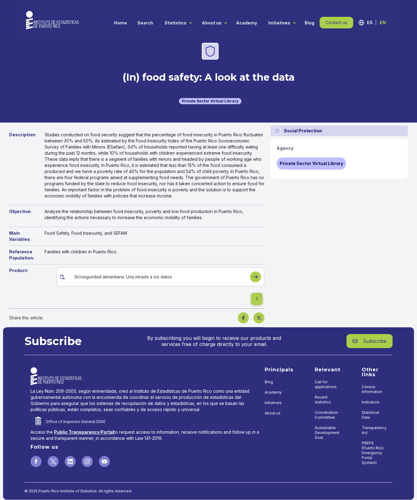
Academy (246, 22)
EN (383, 22)
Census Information (372, 389)
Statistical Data (370, 415)
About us (212, 22)
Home (120, 22)
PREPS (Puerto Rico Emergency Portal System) (373, 453)
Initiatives (279, 22)
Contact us (336, 22)
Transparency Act (374, 430)
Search (145, 22)
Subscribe (369, 341)
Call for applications (326, 384)
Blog (309, 22)
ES (370, 22)
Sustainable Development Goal (327, 432)
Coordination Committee (326, 415)
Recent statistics (323, 399)
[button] (177, 22)
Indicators (370, 402)
